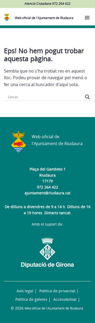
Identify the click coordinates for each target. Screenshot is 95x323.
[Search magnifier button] (87, 97)
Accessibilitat (65, 299)
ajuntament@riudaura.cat (47, 192)
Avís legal (25, 290)
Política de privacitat (57, 290)
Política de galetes (31, 299)
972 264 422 (47, 187)
